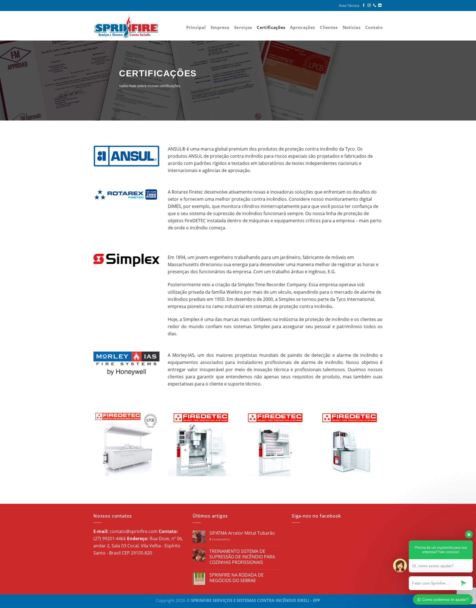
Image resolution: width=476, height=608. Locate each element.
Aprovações (302, 27)
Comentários (219, 539)
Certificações (271, 27)
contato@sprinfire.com (134, 531)
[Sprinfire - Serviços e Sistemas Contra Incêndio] (128, 26)
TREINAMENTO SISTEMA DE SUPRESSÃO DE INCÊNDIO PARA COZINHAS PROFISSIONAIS (242, 557)
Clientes (328, 27)
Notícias (351, 27)
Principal (196, 27)
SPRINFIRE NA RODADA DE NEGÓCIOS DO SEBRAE (236, 577)
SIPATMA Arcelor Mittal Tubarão (242, 533)
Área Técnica (349, 5)
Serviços (243, 27)
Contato (374, 27)
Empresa (220, 27)
